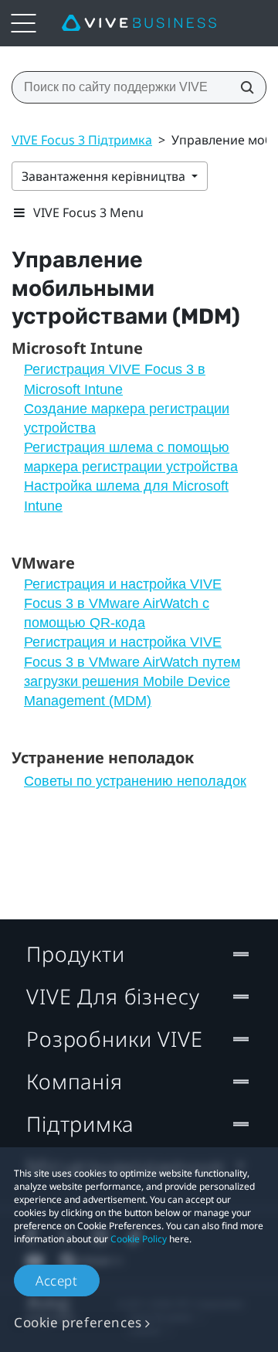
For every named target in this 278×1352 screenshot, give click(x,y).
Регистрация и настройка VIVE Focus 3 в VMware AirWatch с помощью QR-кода (123, 603)
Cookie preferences (78, 1322)
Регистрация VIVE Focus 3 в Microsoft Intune (114, 379)
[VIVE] (139, 23)
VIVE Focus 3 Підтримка (82, 139)
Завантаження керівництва (105, 176)
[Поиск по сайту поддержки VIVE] (242, 87)
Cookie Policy (138, 1238)
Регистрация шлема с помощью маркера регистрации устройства (131, 457)
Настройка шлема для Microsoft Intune (126, 495)
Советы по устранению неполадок (135, 781)
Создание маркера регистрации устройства (126, 418)
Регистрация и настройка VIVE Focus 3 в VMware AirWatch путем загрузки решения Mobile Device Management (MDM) (132, 671)
